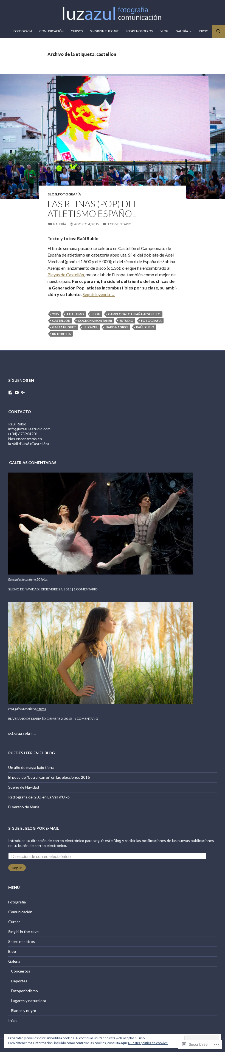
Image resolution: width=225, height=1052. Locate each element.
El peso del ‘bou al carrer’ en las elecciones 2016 (49, 777)
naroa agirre (117, 327)
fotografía (151, 320)
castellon (61, 320)
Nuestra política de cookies (148, 1043)
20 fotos (42, 579)
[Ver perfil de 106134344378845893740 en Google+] (23, 392)
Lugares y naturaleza (28, 1000)
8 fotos (41, 709)
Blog (164, 31)
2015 (55, 314)
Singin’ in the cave (104, 31)
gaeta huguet (64, 327)
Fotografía (22, 31)
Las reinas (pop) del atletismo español (92, 208)
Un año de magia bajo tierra (31, 767)
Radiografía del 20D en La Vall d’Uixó (39, 797)
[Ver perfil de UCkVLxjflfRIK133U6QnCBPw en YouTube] (17, 392)
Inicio (203, 31)
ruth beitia (61, 333)
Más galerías (22, 734)
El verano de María (24, 719)
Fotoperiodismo (24, 990)
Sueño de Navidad (23, 589)
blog (96, 314)
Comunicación (51, 31)
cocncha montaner (95, 320)
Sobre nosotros (139, 31)
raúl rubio (145, 327)
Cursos (77, 31)
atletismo (75, 314)
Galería (182, 31)
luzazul (91, 327)
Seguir (17, 868)
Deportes (19, 981)
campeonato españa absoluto (134, 314)
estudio (126, 320)
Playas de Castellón (65, 274)
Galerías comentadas (32, 462)
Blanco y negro (23, 1010)
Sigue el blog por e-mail (33, 828)
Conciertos (20, 971)
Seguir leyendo (99, 294)
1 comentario (119, 224)
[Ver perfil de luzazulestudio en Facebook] (10, 392)
